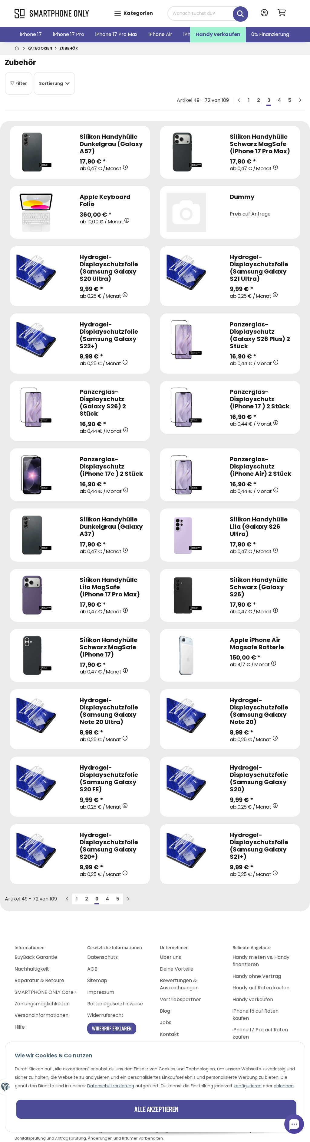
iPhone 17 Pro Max (116, 34)
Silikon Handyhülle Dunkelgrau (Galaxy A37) (111, 526)
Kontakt (169, 1034)
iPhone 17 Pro (68, 34)
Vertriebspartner (180, 999)
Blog (165, 1010)
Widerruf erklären (112, 1028)
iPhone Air (160, 34)
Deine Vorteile (176, 968)
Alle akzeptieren (156, 1109)
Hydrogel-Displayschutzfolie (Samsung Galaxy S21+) (259, 846)
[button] (264, 13)
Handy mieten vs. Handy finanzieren (260, 961)
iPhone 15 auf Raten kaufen (255, 1014)
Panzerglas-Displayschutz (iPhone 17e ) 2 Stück (111, 466)
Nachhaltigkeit (32, 968)
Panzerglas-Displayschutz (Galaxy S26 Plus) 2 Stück (260, 335)
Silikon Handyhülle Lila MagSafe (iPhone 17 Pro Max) (110, 587)
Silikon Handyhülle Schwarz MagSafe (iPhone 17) (108, 647)
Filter (21, 83)
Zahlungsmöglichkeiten (42, 1003)
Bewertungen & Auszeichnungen (179, 984)
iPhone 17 (31, 34)
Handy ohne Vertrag (256, 976)
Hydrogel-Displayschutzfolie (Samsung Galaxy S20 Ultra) (109, 268)
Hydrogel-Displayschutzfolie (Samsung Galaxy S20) (259, 778)
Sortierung (51, 83)
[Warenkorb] (284, 13)
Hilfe (20, 1027)
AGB (92, 968)
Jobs (165, 1022)
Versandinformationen (41, 1015)
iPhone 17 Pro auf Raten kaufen (260, 1033)
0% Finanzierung (270, 34)
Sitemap (97, 980)
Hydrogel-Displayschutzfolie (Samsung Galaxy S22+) (109, 335)
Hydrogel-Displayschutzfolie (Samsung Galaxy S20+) (109, 846)
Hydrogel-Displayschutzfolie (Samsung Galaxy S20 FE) (109, 778)
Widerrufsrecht (105, 1015)
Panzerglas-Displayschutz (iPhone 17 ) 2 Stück (259, 399)
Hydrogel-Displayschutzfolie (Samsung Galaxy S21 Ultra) (259, 268)
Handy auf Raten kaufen (260, 987)
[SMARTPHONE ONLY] (52, 14)
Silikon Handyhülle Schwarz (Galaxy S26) (259, 587)
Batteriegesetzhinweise (115, 1003)
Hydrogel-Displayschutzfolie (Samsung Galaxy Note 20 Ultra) (109, 711)
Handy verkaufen (218, 34)
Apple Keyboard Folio (105, 200)
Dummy (242, 197)
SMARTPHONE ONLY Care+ (46, 992)
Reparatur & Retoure (39, 980)
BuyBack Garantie (36, 957)
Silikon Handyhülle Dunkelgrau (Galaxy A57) (111, 143)
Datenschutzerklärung (110, 1086)
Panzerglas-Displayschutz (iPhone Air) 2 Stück (260, 466)
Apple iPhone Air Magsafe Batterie (257, 643)
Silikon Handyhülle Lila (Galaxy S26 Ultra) (259, 526)
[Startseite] (17, 49)
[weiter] (300, 100)
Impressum (100, 992)
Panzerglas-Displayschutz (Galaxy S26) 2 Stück (103, 403)
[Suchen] (236, 11)
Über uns (170, 957)
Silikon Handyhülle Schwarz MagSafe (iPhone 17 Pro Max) (260, 143)
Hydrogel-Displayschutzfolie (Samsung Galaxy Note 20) (259, 711)
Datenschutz (102, 957)
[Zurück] (239, 100)
